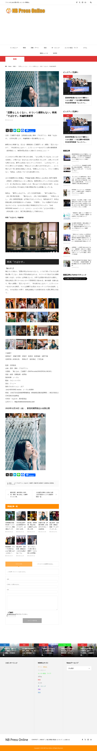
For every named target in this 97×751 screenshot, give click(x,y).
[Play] (32, 237)
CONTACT (35, 739)
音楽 (45, 47)
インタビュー (14, 47)
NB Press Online (16, 740)
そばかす (26, 483)
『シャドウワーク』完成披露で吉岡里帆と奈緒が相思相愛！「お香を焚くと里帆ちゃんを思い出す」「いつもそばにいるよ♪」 (81, 168)
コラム (85, 47)
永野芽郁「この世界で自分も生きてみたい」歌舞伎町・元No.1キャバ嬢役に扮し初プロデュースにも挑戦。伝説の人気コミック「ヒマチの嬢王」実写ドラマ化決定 (81, 251)
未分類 (40, 683)
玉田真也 (51, 483)
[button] (10, 303)
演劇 (39, 689)
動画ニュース (44, 53)
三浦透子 (31, 483)
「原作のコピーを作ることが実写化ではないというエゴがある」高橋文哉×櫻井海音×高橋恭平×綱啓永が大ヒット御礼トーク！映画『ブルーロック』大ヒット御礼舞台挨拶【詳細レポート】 (81, 238)
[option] (9, 650)
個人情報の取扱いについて (54, 739)
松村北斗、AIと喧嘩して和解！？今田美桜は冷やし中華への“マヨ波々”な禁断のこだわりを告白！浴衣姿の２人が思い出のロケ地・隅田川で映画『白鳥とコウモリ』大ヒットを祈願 (81, 203)
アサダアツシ (19, 483)
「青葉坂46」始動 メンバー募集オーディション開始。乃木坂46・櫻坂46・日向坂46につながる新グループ (82, 214)
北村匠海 (46, 483)
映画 (24, 47)
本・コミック (56, 47)
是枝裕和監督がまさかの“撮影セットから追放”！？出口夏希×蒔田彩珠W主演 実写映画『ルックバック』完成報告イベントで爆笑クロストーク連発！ (81, 157)
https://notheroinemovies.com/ (24, 402)
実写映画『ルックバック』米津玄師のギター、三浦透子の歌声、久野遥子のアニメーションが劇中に (81, 191)
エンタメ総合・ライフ (71, 47)
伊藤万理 (36, 483)
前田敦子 (41, 483)
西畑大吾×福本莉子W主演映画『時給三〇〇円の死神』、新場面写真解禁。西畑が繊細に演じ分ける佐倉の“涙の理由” (82, 263)
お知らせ (67, 739)
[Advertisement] (48, 30)
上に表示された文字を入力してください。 (18, 614)
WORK (55, 53)
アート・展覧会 (42, 667)
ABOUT (42, 739)
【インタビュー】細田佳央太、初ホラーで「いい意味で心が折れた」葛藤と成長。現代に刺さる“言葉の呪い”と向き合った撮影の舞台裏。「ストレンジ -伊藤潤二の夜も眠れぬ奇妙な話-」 (81, 180)
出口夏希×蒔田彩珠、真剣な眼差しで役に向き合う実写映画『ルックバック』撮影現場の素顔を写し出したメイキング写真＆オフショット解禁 (81, 225)
